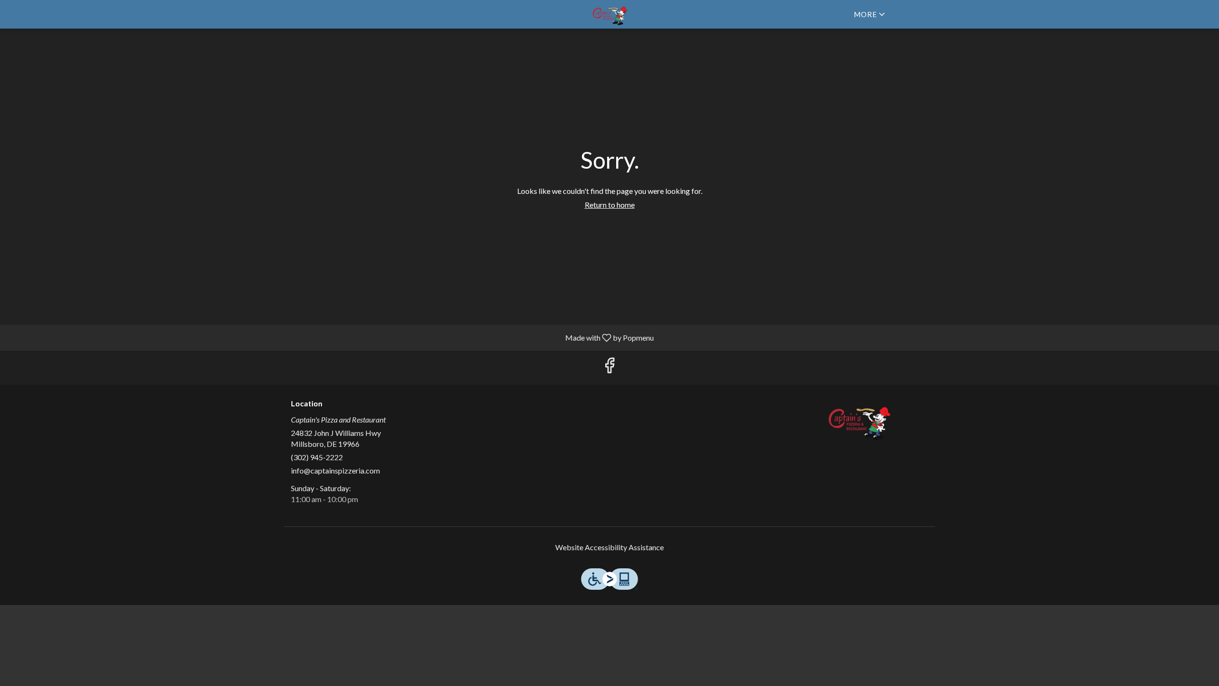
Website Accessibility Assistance (609, 547)
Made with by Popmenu (330, 337)
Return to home (610, 204)
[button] (870, 14)
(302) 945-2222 (317, 457)
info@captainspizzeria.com (335, 470)
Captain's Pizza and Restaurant (859, 420)
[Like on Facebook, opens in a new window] (609, 367)
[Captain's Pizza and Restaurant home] (609, 14)
